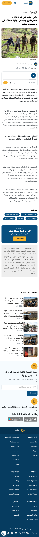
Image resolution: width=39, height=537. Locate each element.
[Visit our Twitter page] (20, 532)
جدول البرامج (34, 451)
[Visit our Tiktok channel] (9, 532)
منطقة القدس (33, 476)
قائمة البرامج (34, 446)
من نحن (35, 506)
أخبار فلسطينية (14, 442)
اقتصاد (17, 476)
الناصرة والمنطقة (32, 481)
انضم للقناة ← (19, 238)
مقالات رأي (15, 460)
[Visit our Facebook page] (27, 532)
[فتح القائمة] (36, 3)
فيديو (17, 464)
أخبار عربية (16, 451)
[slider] (19, 79)
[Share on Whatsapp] (17, 68)
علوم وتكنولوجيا (14, 489)
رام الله (20, 219)
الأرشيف (16, 515)
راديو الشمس (33, 437)
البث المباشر (6, 3)
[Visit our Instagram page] (24, 532)
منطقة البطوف (33, 494)
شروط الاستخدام (32, 519)
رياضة (17, 481)
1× (5, 83)
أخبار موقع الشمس (12, 437)
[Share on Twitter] (23, 68)
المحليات (34, 471)
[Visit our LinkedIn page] (13, 532)
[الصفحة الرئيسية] (27, 3)
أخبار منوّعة (15, 471)
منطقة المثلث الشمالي (30, 489)
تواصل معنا (15, 511)
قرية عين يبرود (9, 219)
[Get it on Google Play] (15, 419)
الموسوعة (16, 485)
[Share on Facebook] (26, 68)
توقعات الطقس (14, 494)
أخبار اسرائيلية (15, 446)
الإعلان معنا (15, 506)
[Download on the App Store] (31, 419)
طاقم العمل (34, 511)
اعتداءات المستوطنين (29, 214)
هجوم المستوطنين (12, 214)
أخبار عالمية (15, 455)
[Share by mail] (20, 68)
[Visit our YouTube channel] (17, 532)
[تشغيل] (33, 75)
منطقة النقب (33, 485)
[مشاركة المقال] (29, 68)
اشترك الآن (32, 393)
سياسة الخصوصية (32, 515)
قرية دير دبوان (31, 219)
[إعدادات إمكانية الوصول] (3, 533)
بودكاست (35, 455)
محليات (24, 12)
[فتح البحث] (15, 3)
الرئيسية (34, 12)
